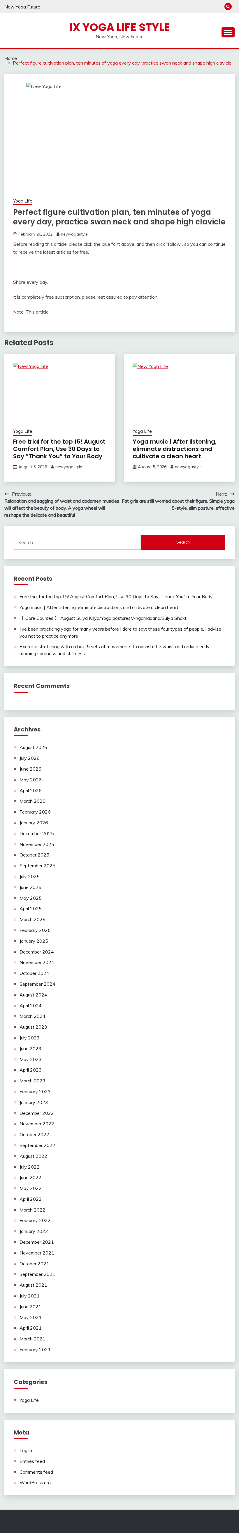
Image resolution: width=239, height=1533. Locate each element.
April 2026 (31, 790)
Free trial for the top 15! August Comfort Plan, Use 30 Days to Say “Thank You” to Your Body (59, 448)
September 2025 (37, 865)
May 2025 (31, 898)
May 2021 (31, 1317)
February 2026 (35, 812)
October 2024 (34, 973)
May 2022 (31, 1188)
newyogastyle (74, 234)
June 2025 (30, 887)
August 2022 (33, 1156)
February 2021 (35, 1349)
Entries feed (32, 1461)
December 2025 (37, 833)
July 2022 (30, 1167)
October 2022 (34, 1134)
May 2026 (31, 780)
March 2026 (32, 801)
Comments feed (36, 1472)
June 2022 (30, 1177)
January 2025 (34, 941)
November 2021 (37, 1253)
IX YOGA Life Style (119, 27)
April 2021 (31, 1328)
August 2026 (33, 747)
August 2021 (33, 1285)
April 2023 (31, 1070)
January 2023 (34, 1102)
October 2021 (34, 1263)
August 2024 (33, 995)
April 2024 (31, 1005)
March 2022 (32, 1210)
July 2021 (30, 1296)
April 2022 (31, 1199)
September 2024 (37, 984)
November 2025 (37, 844)
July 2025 (30, 876)
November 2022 (37, 1124)
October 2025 (34, 855)
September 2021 (37, 1274)
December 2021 (37, 1242)
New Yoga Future (22, 7)
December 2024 (37, 952)
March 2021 (32, 1339)
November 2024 (37, 962)
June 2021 (30, 1306)
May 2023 (31, 1059)
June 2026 (30, 769)
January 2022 (34, 1231)
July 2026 (30, 758)
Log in (26, 1450)
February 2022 (35, 1220)
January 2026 (34, 823)
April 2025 (31, 908)
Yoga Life (22, 201)
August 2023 (33, 1027)
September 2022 (37, 1145)
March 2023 (32, 1081)
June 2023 (30, 1048)
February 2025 (35, 930)
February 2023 (35, 1091)
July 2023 (30, 1038)
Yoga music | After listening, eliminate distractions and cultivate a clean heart (175, 448)
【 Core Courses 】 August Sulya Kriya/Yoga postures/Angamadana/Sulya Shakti (103, 618)
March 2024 (32, 1016)
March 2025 (32, 919)
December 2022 (37, 1113)
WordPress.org (35, 1482)
